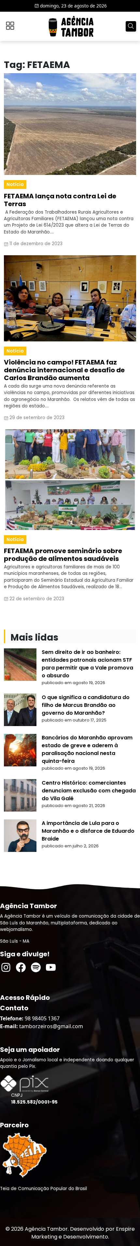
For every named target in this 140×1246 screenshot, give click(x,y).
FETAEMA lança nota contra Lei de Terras (60, 200)
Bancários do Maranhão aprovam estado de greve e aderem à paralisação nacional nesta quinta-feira (87, 749)
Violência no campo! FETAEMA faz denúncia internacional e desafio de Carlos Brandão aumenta (64, 370)
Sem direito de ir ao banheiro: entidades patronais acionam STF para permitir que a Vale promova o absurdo (87, 663)
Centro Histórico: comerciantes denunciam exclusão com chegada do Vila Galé (89, 790)
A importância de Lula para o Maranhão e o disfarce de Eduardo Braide (88, 830)
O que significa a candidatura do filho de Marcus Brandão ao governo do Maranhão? (86, 705)
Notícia (15, 184)
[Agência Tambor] (71, 26)
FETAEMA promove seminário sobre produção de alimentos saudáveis (63, 554)
